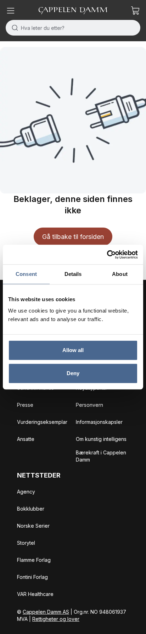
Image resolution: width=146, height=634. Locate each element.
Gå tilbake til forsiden (73, 236)
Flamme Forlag (34, 560)
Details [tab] (73, 274)
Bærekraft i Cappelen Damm (101, 456)
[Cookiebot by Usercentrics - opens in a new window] (107, 254)
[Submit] (13, 28)
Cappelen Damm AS (46, 612)
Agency (26, 492)
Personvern (89, 405)
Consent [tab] (26, 274)
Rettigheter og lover (55, 619)
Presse (25, 405)
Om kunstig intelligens (101, 439)
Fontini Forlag (32, 577)
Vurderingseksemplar (42, 422)
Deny (73, 373)
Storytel (26, 543)
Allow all (73, 350)
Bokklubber (30, 509)
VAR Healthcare (35, 594)
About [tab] (120, 274)
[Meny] (11, 11)
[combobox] (73, 28)
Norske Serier (33, 526)
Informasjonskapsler (99, 422)
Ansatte (25, 439)
